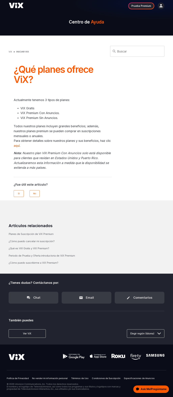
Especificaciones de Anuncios (139, 378)
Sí (19, 193)
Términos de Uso (80, 378)
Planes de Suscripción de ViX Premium (31, 234)
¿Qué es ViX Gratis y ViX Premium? (29, 248)
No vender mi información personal (50, 378)
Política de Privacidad (18, 378)
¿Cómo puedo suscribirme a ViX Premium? (33, 262)
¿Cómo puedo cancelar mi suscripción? (32, 241)
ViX (10, 51)
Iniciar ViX (22, 51)
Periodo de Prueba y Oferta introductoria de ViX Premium (42, 255)
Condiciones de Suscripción (106, 378)
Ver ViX (27, 333)
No (34, 193)
